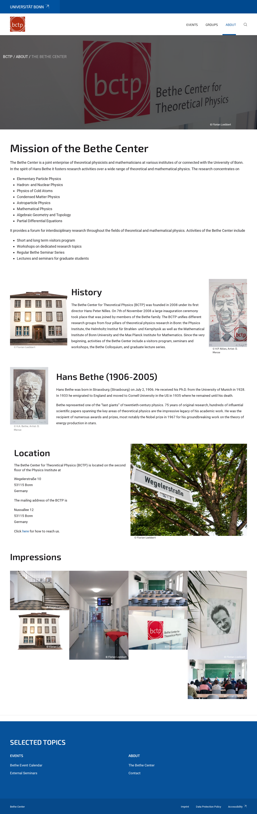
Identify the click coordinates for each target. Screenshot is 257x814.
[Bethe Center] (17, 24)
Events (192, 24)
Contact (134, 773)
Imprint (185, 806)
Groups (212, 24)
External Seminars (23, 773)
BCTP (7, 56)
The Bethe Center (141, 765)
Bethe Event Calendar (26, 765)
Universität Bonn (27, 6)
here (25, 531)
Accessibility (235, 806)
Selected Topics (38, 742)
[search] (244, 27)
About (231, 24)
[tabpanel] (128, 82)
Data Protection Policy (208, 806)
